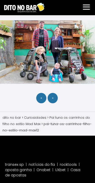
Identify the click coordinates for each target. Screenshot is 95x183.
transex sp (14, 164)
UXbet (60, 169)
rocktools (68, 164)
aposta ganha (18, 169)
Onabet (43, 169)
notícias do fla (42, 164)
